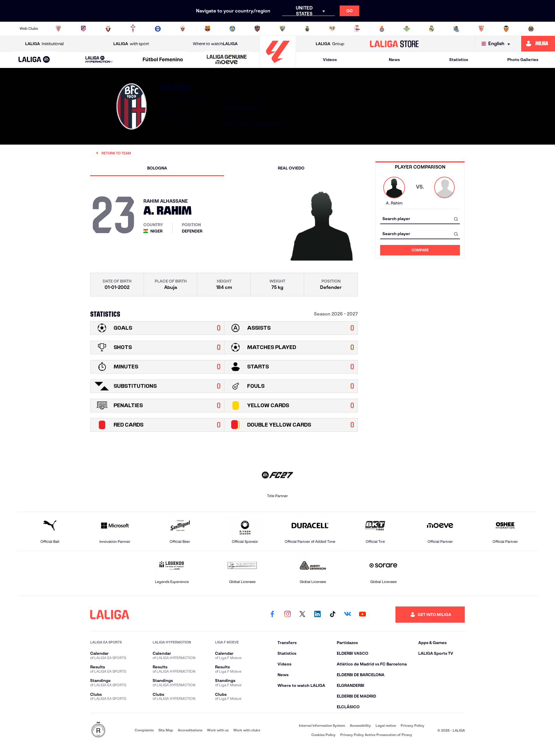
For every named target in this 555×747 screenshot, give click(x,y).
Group (330, 43)
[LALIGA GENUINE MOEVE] (226, 59)
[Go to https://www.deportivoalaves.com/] (157, 28)
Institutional (44, 43)
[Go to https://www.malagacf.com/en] (282, 28)
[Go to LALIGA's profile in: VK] (347, 614)
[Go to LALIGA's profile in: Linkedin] (317, 614)
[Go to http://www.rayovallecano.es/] (332, 28)
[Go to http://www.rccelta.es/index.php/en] (133, 28)
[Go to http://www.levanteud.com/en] (257, 28)
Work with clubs (246, 730)
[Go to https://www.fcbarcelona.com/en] (207, 28)
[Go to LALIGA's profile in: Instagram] (287, 614)
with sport (131, 43)
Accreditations (190, 730)
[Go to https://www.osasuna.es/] (108, 28)
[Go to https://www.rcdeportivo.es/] (357, 28)
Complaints (144, 730)
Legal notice (385, 725)
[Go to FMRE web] (98, 730)
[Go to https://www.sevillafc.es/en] (481, 28)
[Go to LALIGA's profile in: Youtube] (362, 614)
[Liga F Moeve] (163, 59)
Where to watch (215, 43)
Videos (330, 59)
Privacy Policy (412, 725)
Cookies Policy (323, 735)
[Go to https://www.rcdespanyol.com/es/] (382, 28)
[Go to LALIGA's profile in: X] (302, 614)
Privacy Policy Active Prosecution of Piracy (376, 735)
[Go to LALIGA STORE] (394, 43)
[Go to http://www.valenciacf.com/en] (506, 28)
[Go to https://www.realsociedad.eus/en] (456, 28)
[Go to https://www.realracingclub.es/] (307, 28)
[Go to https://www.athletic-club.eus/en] (58, 28)
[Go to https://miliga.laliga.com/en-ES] (538, 43)
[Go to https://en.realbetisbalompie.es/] (406, 28)
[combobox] (420, 219)
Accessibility (360, 725)
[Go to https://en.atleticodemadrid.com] (83, 28)
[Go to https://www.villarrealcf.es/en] (531, 28)
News (394, 59)
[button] (34, 60)
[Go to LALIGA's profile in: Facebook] (272, 614)
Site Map (165, 730)
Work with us (218, 730)
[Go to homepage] (278, 65)
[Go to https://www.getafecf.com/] (232, 28)
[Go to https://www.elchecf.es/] (182, 28)
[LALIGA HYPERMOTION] (99, 60)
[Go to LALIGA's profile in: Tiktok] (332, 614)
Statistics (458, 59)
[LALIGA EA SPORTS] (34, 59)
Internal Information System (322, 725)
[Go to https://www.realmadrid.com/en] (431, 28)
